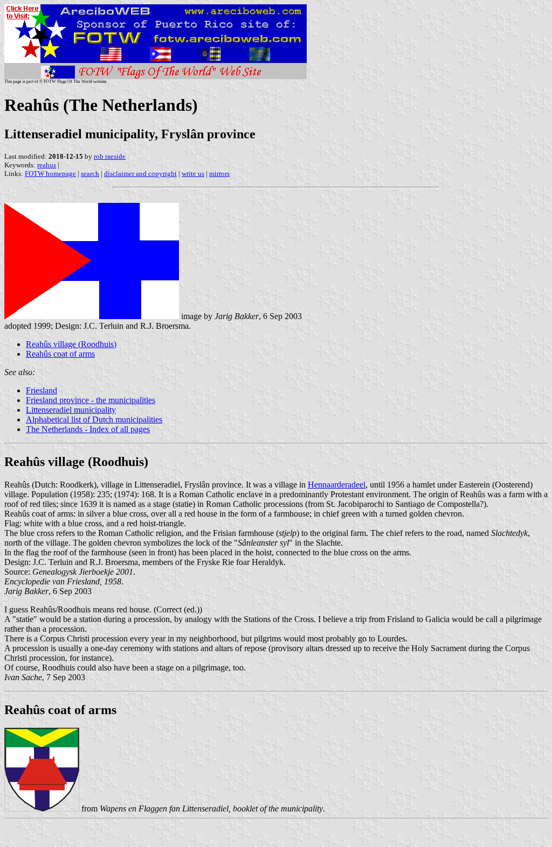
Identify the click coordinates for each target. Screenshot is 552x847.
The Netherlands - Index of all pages (88, 429)
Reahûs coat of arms (60, 353)
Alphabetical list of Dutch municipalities (94, 419)
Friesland (41, 390)
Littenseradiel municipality (71, 409)
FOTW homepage (50, 174)
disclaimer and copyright (140, 174)
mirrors (219, 174)
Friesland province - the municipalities (90, 400)
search (90, 174)
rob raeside (110, 156)
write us (193, 174)
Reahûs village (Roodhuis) (71, 344)
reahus (46, 165)
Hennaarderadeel (336, 484)
